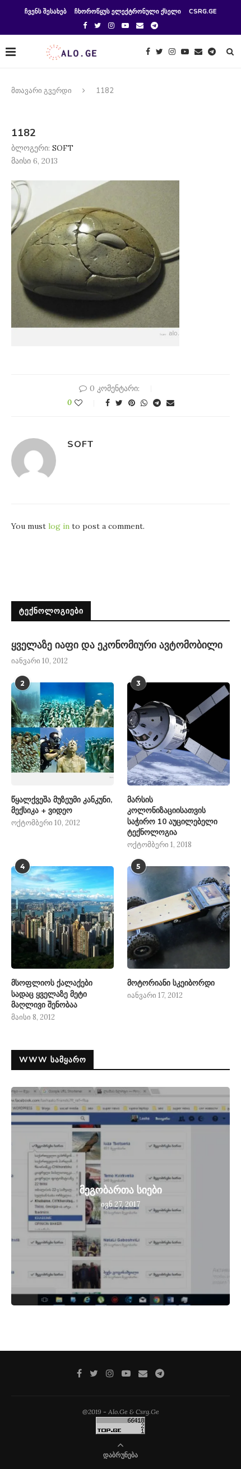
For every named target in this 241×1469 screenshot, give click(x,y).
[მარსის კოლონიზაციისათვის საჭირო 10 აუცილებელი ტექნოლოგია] (178, 733)
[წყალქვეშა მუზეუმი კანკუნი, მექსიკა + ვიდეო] (62, 733)
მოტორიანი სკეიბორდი (171, 983)
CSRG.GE (202, 11)
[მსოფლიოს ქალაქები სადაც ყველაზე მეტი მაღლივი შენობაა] (62, 917)
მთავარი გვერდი (41, 91)
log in (58, 526)
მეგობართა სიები (121, 1190)
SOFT (62, 148)
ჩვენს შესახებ (46, 11)
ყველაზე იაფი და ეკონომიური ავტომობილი (117, 645)
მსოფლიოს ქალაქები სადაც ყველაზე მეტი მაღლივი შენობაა (51, 994)
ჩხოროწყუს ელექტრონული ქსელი (128, 11)
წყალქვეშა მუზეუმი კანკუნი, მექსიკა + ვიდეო (61, 805)
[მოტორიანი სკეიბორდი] (178, 917)
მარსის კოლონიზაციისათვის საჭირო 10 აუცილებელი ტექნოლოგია (172, 816)
